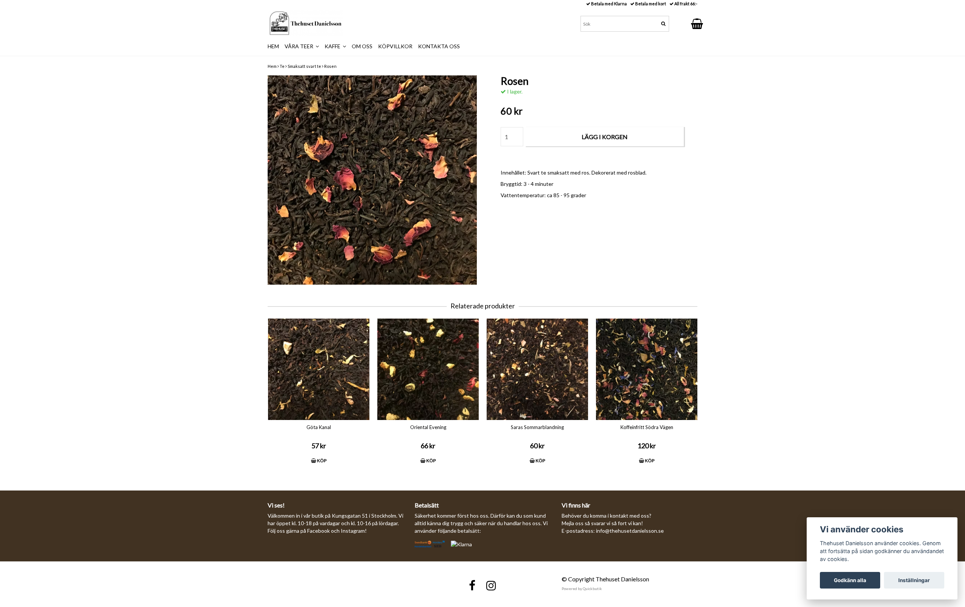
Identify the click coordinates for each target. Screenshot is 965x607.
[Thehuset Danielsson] (305, 23)
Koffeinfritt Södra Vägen (646, 427)
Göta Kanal (318, 427)
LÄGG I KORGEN (605, 136)
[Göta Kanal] (318, 369)
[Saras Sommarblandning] (537, 369)
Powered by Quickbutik (582, 588)
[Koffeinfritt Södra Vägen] (646, 369)
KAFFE (334, 46)
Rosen (330, 66)
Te (282, 66)
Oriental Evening (428, 427)
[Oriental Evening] (428, 369)
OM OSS (362, 46)
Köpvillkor (395, 46)
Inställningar (914, 580)
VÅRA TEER (300, 46)
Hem (272, 66)
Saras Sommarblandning (537, 427)
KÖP (321, 460)
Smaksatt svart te (304, 66)
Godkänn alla (850, 580)
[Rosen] (372, 180)
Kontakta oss (439, 46)
